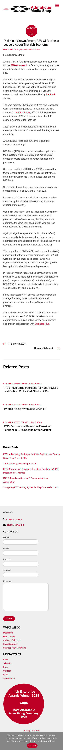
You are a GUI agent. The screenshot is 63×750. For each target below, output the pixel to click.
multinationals (23, 112)
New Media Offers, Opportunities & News (21, 49)
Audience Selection (11, 640)
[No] (59, 740)
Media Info (8, 633)
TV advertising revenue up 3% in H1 (25, 409)
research (19, 65)
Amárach (51, 94)
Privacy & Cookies (31, 730)
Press (5, 667)
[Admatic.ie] (30, 12)
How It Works (9, 636)
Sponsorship (9, 678)
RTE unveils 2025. (17, 344)
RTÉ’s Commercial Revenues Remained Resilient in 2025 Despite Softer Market (27, 428)
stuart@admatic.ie (15, 525)
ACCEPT (32, 745)
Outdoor (7, 671)
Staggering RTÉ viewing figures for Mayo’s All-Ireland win (30, 487)
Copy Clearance (10, 644)
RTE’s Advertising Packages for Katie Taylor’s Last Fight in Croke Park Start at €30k (31, 389)
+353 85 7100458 (14, 519)
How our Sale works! (44, 348)
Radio (5, 660)
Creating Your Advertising (14, 648)
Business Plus (42, 324)
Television (7, 663)
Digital (6, 674)
